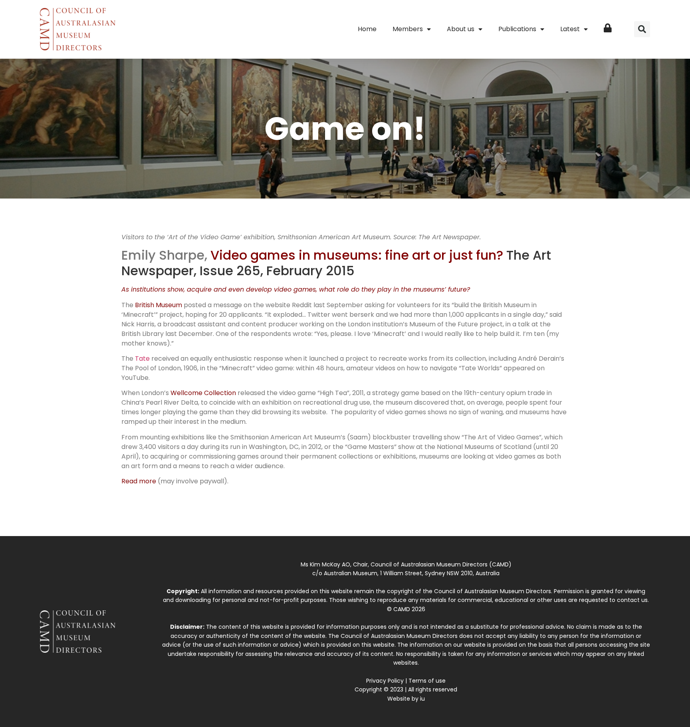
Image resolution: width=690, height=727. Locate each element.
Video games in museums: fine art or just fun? (356, 255)
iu (422, 699)
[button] (642, 29)
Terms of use (427, 681)
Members (408, 29)
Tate (142, 358)
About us (460, 29)
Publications (517, 29)
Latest (570, 29)
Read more (138, 481)
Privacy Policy (385, 681)
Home (367, 29)
